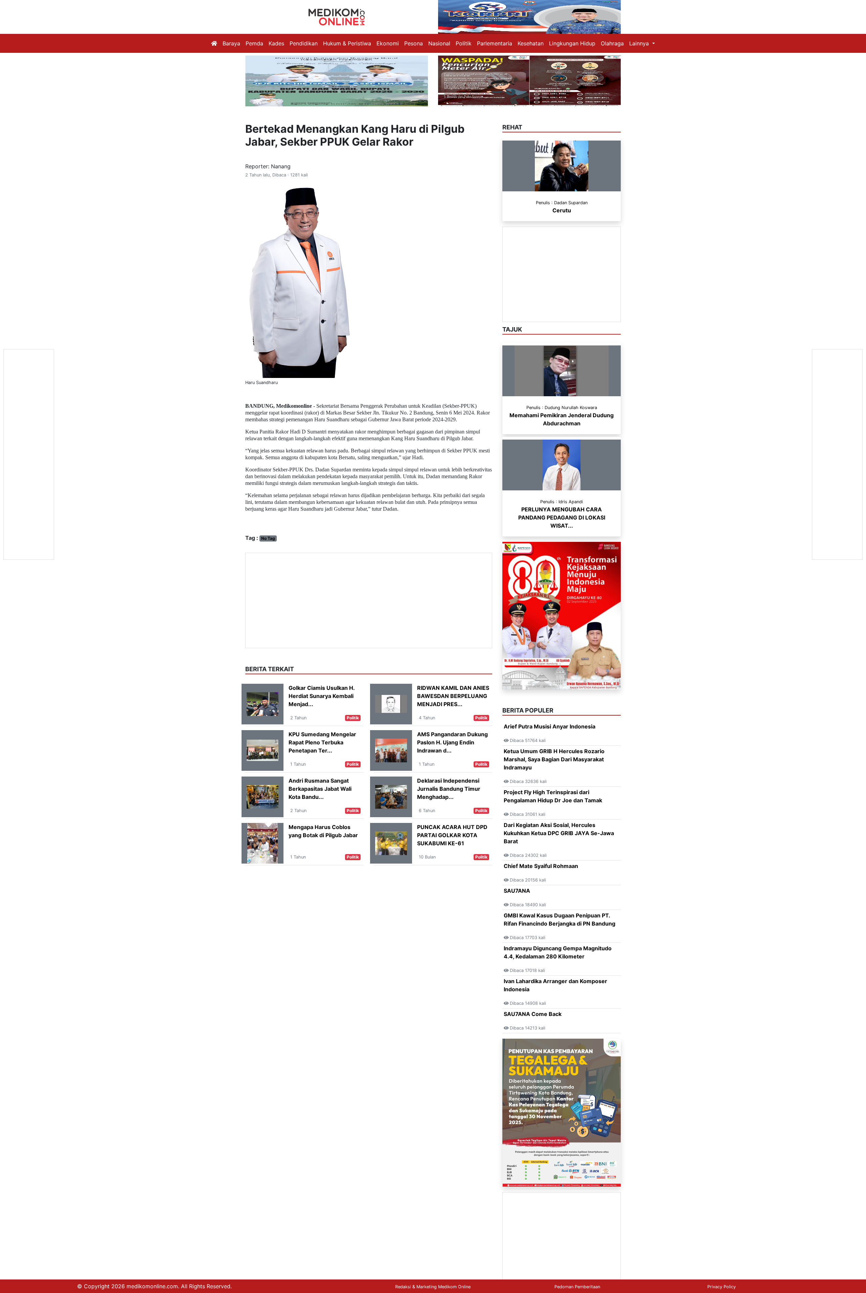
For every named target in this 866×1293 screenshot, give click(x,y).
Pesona (413, 43)
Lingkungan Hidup (572, 43)
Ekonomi (388, 43)
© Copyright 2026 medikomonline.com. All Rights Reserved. (154, 1286)
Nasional (439, 43)
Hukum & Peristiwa (347, 43)
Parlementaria (494, 43)
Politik (464, 43)
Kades (276, 43)
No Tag (268, 538)
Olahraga (612, 43)
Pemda (254, 43)
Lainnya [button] (640, 43)
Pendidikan (304, 43)
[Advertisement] (369, 600)
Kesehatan (531, 43)
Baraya (231, 43)
